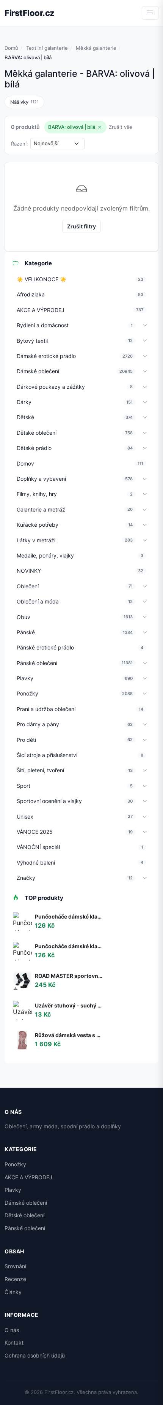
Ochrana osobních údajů (35, 1355)
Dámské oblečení (26, 1202)
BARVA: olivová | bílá (71, 127)
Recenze (15, 1279)
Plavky (13, 1189)
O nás (12, 1330)
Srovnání (15, 1266)
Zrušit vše (120, 127)
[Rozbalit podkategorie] (144, 325)
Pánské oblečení (25, 1228)
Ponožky (15, 1164)
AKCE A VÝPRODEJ (28, 1177)
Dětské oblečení (24, 1215)
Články (13, 1292)
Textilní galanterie (47, 48)
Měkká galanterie (96, 48)
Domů (11, 48)
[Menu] (150, 13)
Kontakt (14, 1342)
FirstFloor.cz (30, 13)
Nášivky (24, 102)
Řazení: (19, 144)
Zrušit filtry (81, 226)
